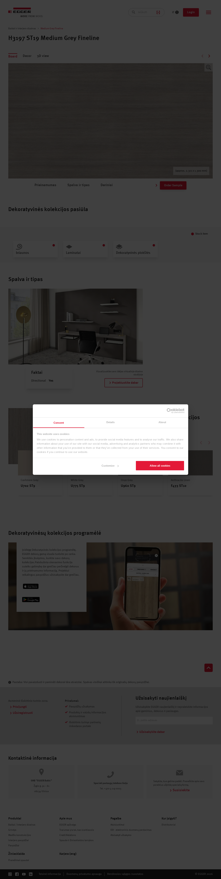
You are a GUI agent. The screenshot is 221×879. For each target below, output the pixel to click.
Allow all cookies (160, 465)
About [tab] (162, 422)
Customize (108, 465)
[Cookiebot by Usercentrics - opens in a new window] (169, 410)
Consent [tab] (59, 422)
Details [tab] (110, 422)
